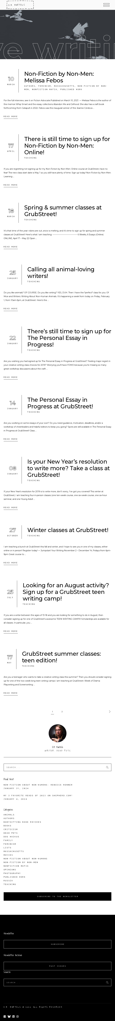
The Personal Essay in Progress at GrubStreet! (60, 403)
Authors (29, 86)
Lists (8, 848)
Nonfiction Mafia (44, 89)
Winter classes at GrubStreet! (67, 530)
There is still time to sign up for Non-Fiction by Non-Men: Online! (67, 146)
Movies (8, 855)
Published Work (71, 89)
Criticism (11, 829)
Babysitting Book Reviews (22, 822)
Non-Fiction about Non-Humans (26, 859)
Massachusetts (64, 86)
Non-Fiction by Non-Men (21, 862)
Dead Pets (11, 833)
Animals (9, 815)
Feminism (44, 86)
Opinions (10, 870)
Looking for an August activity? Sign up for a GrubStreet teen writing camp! (66, 592)
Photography (12, 873)
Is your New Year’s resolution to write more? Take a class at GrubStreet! (68, 468)
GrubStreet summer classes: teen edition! (61, 657)
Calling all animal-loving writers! (60, 272)
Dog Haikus (11, 837)
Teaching (30, 158)
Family (8, 840)
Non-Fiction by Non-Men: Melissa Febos (59, 77)
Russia (8, 881)
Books (8, 826)
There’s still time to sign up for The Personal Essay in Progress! (69, 338)
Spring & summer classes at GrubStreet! (63, 210)
